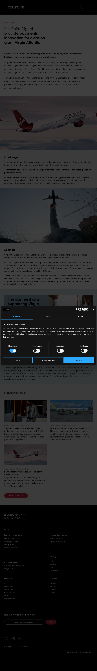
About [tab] (80, 316)
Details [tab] (48, 316)
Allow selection (48, 360)
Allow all (79, 360)
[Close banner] (93, 309)
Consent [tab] (16, 316)
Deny (18, 360)
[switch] (36, 351)
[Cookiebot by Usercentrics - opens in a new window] (78, 309)
